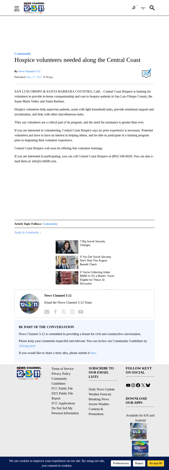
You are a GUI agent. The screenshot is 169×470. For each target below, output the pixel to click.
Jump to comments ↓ (27, 232)
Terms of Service (63, 368)
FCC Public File (62, 388)
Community (50, 223)
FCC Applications (63, 403)
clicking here (27, 346)
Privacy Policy (61, 373)
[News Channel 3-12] (39, 8)
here (93, 353)
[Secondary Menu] (19, 7)
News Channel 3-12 (29, 71)
